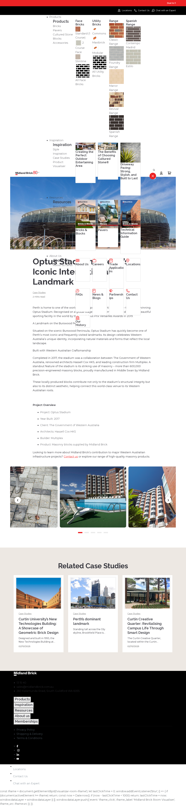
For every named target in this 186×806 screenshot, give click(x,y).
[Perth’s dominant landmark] (93, 598)
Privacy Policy (26, 729)
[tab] (80, 532)
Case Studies (39, 292)
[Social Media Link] (17, 746)
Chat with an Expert (166, 10)
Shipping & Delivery (30, 734)
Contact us (71, 456)
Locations (127, 10)
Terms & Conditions (29, 738)
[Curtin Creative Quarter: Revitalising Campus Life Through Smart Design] (147, 598)
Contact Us (143, 10)
